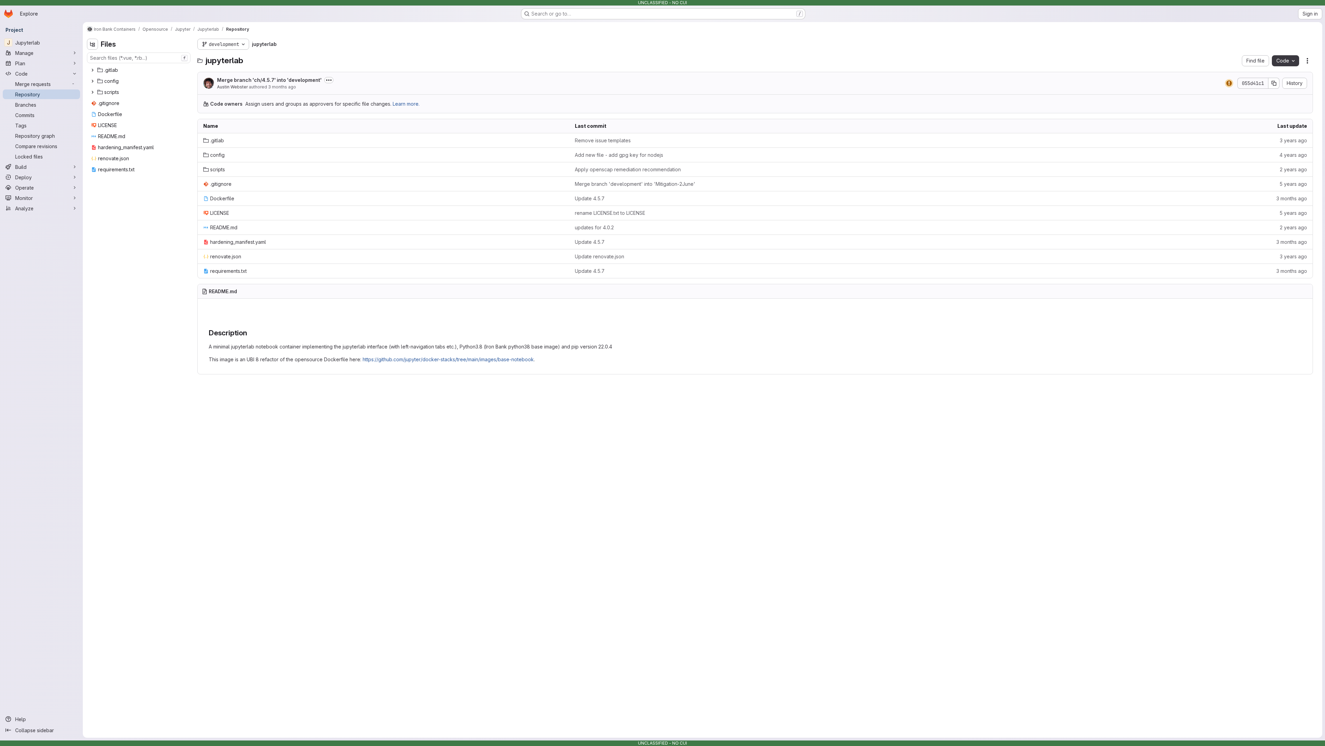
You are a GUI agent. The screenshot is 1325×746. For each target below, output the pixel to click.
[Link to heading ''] (213, 315)
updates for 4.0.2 (594, 227)
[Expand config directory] (92, 81)
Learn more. (406, 104)
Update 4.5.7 (590, 198)
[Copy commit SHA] (1273, 83)
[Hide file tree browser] (92, 44)
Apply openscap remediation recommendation (628, 169)
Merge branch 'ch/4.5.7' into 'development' (269, 80)
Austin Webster (232, 86)
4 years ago (1293, 155)
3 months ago (282, 86)
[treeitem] (139, 70)
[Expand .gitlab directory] (92, 70)
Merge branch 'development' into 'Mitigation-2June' (635, 184)
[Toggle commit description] (328, 80)
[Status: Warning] (1229, 83)
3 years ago (1293, 140)
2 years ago (1293, 169)
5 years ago (1293, 184)
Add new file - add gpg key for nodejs (619, 155)
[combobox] (138, 57)
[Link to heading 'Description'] (251, 332)
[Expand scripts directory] (92, 92)
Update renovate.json (599, 256)
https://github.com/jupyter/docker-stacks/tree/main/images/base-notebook (448, 359)
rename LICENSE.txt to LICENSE (610, 213)
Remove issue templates (603, 140)
